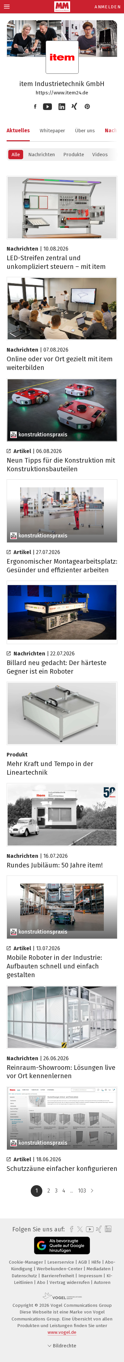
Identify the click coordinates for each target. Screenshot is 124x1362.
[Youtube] (47, 107)
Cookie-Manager (26, 1262)
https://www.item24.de (62, 93)
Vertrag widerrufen (70, 1282)
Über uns (85, 131)
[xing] (98, 1229)
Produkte (73, 155)
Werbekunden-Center (60, 1269)
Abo (42, 1282)
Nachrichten (41, 155)
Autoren (102, 1282)
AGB (83, 1262)
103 (82, 1191)
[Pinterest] (87, 106)
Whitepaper (52, 131)
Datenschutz (25, 1276)
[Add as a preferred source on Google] (62, 1245)
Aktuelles (18, 131)
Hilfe (96, 1262)
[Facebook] (35, 106)
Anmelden (108, 7)
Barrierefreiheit (58, 1276)
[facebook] (70, 1229)
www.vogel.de (62, 1332)
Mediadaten (99, 1269)
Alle (16, 155)
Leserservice (61, 1262)
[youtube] (89, 1229)
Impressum (90, 1276)
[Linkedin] (62, 107)
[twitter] (78, 1229)
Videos (100, 155)
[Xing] (75, 107)
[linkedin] (107, 1229)
